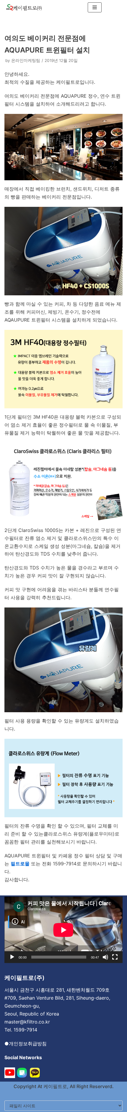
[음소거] (105, 957)
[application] (63, 930)
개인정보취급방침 (28, 1044)
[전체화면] (115, 957)
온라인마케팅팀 (25, 60)
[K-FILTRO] (24, 7)
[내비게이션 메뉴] (95, 7)
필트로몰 (20, 864)
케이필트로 (54, 1086)
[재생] (12, 957)
